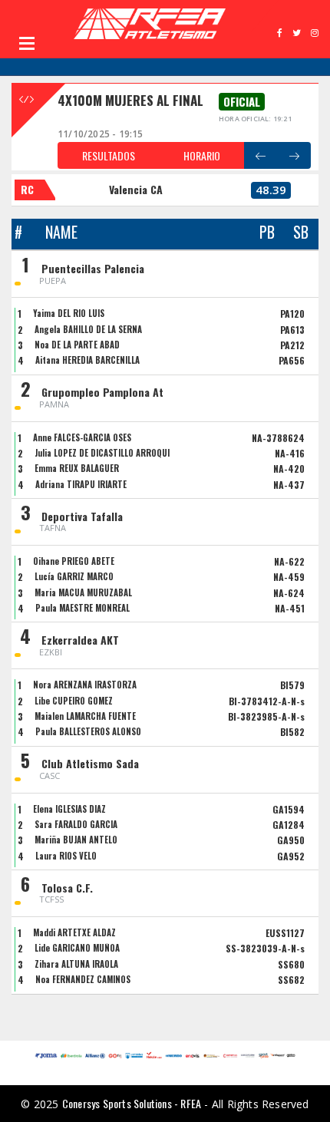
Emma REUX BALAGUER (77, 468)
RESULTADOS (108, 155)
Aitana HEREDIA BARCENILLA (87, 360)
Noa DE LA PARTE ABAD (77, 344)
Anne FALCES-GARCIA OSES (82, 437)
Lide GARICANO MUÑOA (77, 948)
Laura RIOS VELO (66, 856)
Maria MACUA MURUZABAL (83, 592)
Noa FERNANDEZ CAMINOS (82, 979)
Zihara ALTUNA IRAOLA (76, 964)
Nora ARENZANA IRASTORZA (85, 684)
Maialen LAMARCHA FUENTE (85, 716)
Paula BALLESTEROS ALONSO (88, 731)
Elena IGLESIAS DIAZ (69, 809)
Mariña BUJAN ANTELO (76, 839)
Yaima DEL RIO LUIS (68, 313)
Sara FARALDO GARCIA (76, 824)
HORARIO (201, 155)
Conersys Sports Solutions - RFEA (131, 1103)
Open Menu (27, 43)
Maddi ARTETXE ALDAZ (74, 932)
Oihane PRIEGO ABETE (73, 561)
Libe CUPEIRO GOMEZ (74, 701)
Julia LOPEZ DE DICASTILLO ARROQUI (102, 453)
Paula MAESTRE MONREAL (82, 608)
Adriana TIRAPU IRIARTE (81, 484)
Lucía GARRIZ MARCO (74, 576)
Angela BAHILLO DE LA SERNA (88, 329)
